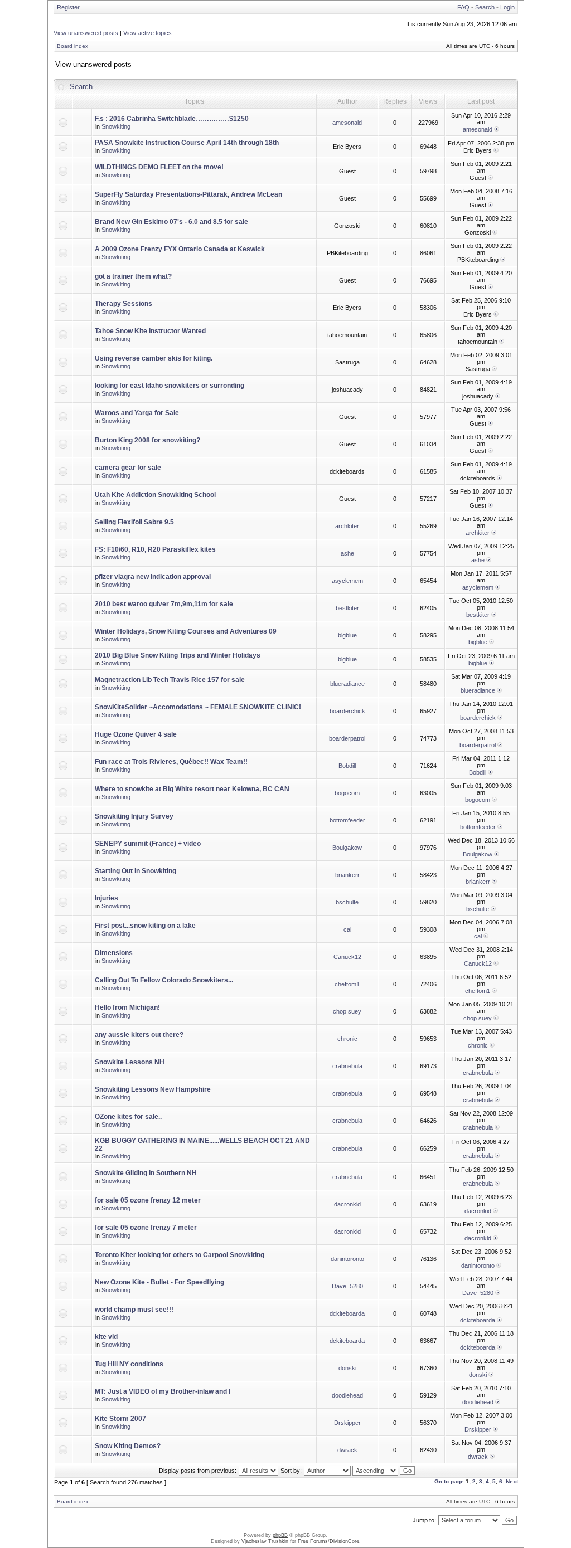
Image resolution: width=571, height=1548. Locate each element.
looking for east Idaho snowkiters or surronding (169, 386)
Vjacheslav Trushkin (264, 1541)
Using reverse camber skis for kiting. (153, 358)
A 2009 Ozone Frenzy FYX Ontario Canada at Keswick (180, 249)
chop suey (347, 1011)
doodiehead (347, 1395)
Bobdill (347, 765)
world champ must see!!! (134, 1309)
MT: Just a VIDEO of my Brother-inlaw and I (162, 1391)
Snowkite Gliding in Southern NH (146, 1173)
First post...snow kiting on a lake (145, 925)
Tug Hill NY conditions (129, 1364)
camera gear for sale (128, 467)
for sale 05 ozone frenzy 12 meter (148, 1200)
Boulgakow (347, 847)
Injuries (106, 898)
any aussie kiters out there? (139, 1035)
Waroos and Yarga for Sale (137, 413)
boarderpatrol (347, 738)
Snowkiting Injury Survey (134, 816)
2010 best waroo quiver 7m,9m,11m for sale (164, 604)
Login (507, 7)
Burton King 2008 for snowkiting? (147, 440)
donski (347, 1368)
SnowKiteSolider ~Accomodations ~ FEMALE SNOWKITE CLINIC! (198, 707)
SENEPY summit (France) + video (148, 844)
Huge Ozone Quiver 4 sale (136, 734)
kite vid (106, 1337)
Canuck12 (347, 956)
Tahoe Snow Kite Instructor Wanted (150, 331)
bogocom (347, 793)
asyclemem (347, 580)
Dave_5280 (347, 1286)
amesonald (347, 122)
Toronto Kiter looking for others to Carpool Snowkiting (179, 1255)
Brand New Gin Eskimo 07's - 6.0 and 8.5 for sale (171, 222)
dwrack (347, 1450)
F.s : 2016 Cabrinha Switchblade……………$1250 (172, 119)
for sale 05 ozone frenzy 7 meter (146, 1227)
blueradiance (347, 683)
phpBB (280, 1535)
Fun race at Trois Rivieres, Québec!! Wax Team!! (171, 762)
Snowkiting (115, 126)
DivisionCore (344, 1541)
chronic (347, 1038)
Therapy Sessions (123, 304)
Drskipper (347, 1422)
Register (68, 7)
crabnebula (347, 1066)
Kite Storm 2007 (120, 1419)
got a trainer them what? (133, 276)
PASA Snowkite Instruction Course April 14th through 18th (187, 143)
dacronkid (347, 1204)
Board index (72, 46)
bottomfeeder (347, 820)
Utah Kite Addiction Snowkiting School (155, 495)
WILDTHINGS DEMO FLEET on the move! (159, 167)
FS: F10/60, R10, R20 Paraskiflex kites (155, 549)
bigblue (347, 635)
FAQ (463, 7)
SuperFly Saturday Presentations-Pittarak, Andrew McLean (188, 194)
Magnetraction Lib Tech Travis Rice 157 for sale (170, 680)
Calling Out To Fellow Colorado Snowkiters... (164, 980)
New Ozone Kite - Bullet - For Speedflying (159, 1282)
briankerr (347, 875)
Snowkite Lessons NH (129, 1062)
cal (347, 929)
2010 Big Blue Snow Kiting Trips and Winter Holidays (177, 655)
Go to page (449, 1481)
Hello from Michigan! (127, 1007)
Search (485, 7)
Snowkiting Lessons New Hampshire (153, 1089)
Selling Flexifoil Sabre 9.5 (134, 522)
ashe (347, 553)
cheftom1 (347, 984)
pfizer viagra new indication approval (153, 577)
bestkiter (347, 608)
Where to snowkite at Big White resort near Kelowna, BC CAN (192, 789)
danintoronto (347, 1258)
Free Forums (313, 1541)
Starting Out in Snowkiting (135, 871)
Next (512, 1481)
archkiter (347, 526)
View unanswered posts (86, 33)
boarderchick (347, 711)
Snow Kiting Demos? (128, 1446)
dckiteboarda (347, 1313)
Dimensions (114, 953)
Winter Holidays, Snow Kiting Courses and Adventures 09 (186, 631)
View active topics (147, 33)
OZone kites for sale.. (128, 1117)
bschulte (347, 902)
